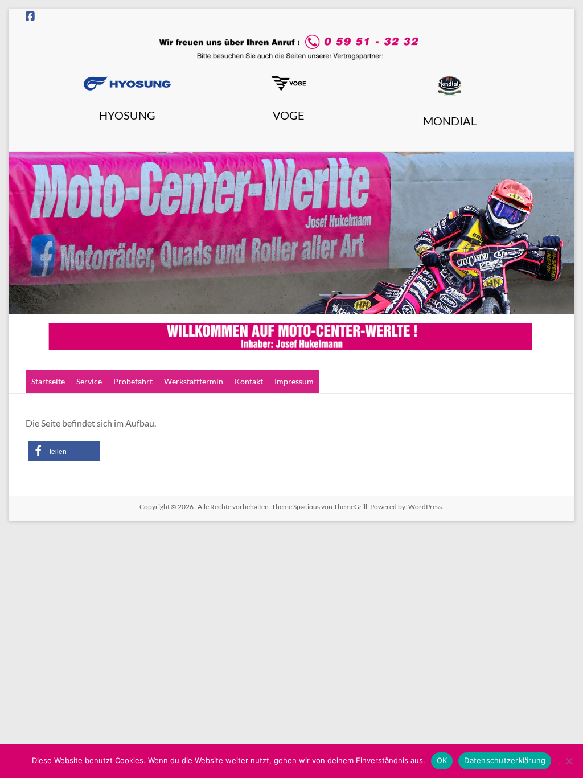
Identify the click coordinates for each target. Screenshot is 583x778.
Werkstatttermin (193, 381)
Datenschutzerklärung (504, 760)
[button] (64, 451)
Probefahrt (133, 381)
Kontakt (249, 381)
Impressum (294, 381)
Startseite (48, 381)
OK (442, 760)
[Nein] (568, 761)
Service (89, 381)
